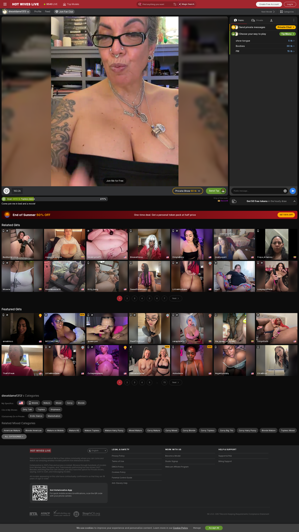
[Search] (175, 4)
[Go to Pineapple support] (76, 514)
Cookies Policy (119, 472)
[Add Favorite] (6, 191)
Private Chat (285, 27)
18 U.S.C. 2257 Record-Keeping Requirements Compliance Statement (238, 514)
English (95, 451)
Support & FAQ (225, 456)
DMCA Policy (118, 467)
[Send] (293, 191)
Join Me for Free (114, 181)
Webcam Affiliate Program (177, 467)
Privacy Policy (118, 456)
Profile (37, 11)
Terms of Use (118, 461)
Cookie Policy (180, 528)
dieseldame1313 (12, 395)
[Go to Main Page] (25, 4)
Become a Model (172, 456)
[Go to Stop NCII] (91, 514)
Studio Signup (171, 461)
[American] (21, 402)
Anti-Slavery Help (120, 483)
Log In (290, 4)
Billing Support (225, 461)
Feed (47, 11)
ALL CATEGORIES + (14, 436)
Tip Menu (286, 34)
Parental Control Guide (122, 478)
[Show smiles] (285, 191)
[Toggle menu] (5, 4)
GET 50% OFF (286, 215)
